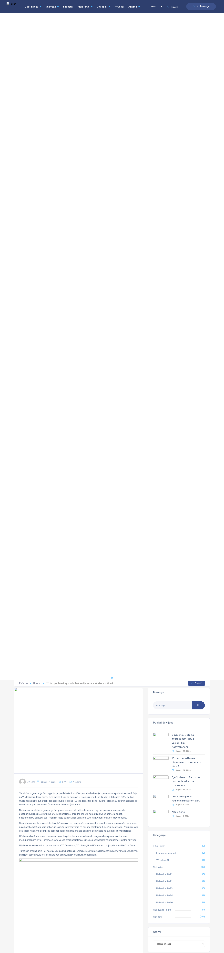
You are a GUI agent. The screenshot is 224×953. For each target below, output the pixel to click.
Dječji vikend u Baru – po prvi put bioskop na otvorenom (186, 781)
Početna (23, 683)
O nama (132, 6)
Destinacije (31, 6)
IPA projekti (159, 846)
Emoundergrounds (166, 853)
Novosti (119, 6)
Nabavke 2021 (164, 874)
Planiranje (84, 6)
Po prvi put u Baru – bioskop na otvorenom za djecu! (186, 762)
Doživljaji (50, 6)
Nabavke (158, 867)
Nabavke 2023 (164, 888)
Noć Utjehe (178, 811)
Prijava (174, 7)
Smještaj (68, 6)
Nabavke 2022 (164, 881)
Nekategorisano (162, 909)
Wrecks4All (163, 860)
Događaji (102, 6)
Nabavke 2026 (164, 902)
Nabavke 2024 (164, 895)
